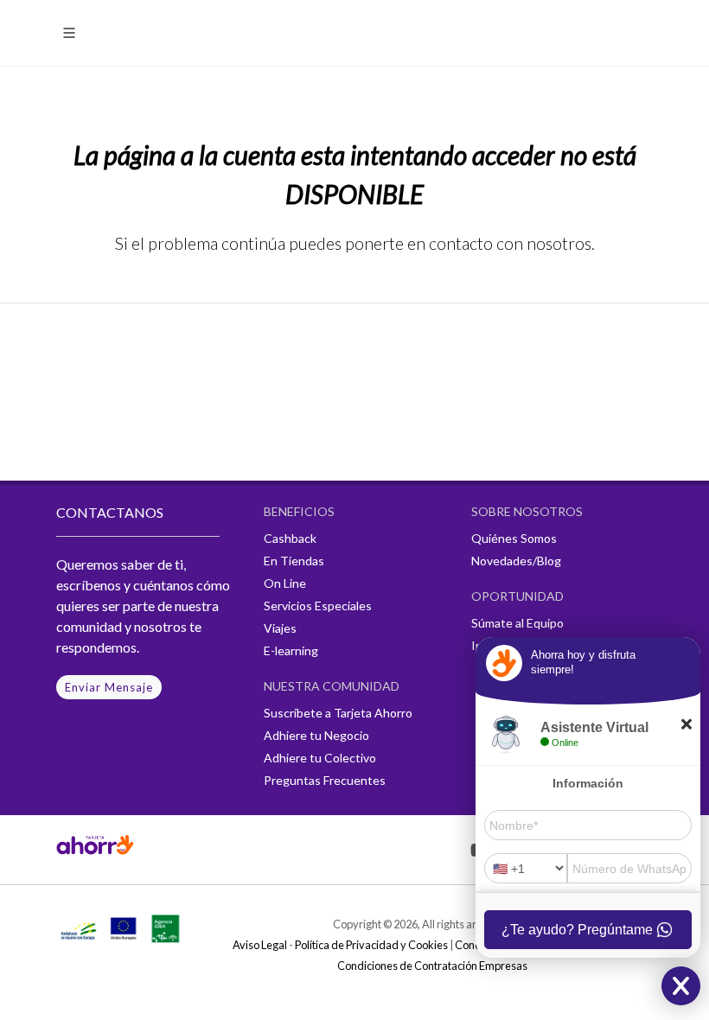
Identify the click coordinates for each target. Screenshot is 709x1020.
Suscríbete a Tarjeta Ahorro (338, 712)
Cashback (290, 538)
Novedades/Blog (516, 560)
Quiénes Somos (514, 538)
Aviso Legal (260, 945)
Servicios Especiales (318, 605)
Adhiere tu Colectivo (320, 757)
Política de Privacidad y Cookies (371, 945)
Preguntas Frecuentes (325, 780)
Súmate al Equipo (517, 622)
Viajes (280, 628)
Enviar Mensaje (109, 687)
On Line (285, 583)
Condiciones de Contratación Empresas (432, 965)
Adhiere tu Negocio (316, 735)
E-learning (291, 650)
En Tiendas (294, 560)
